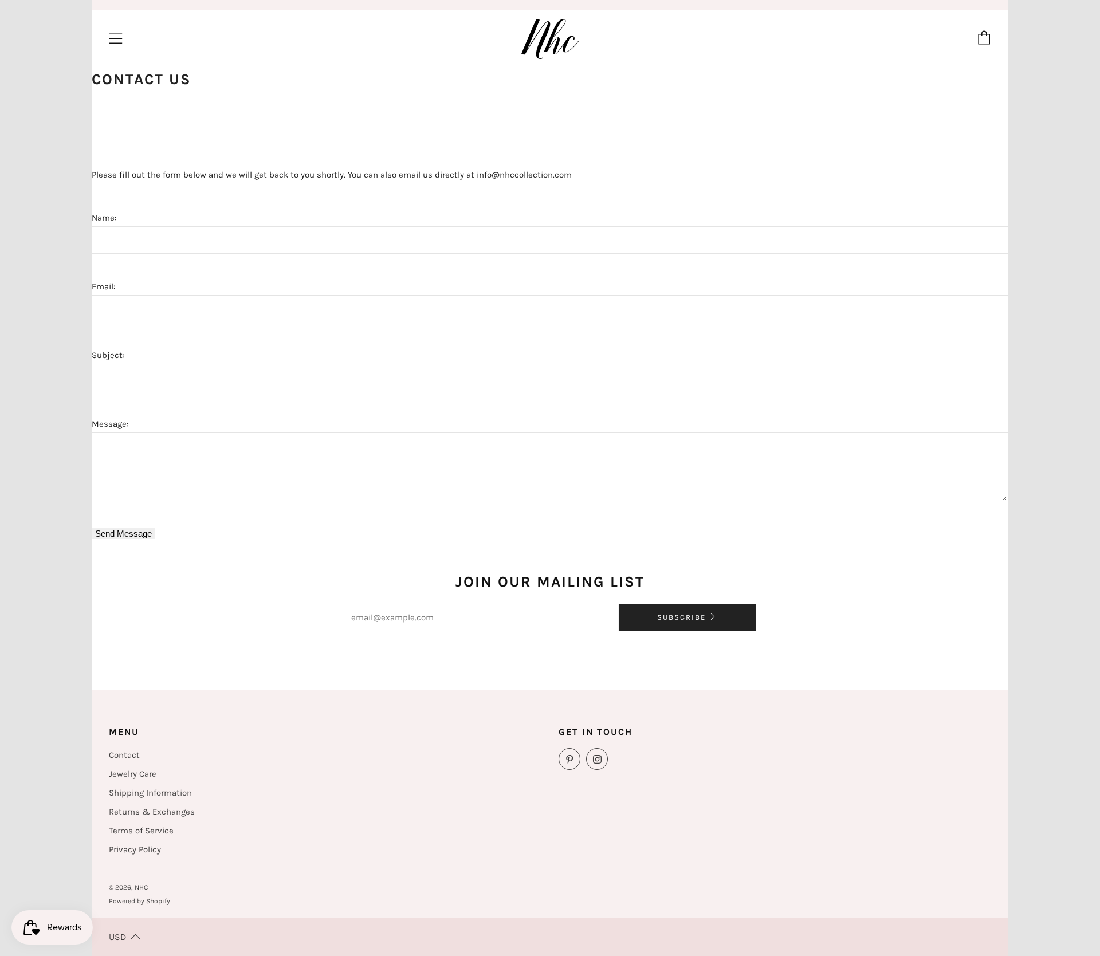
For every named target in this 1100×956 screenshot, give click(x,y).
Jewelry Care (132, 774)
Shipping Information (150, 793)
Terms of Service (141, 830)
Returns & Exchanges (152, 811)
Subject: (108, 355)
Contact (124, 755)
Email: (103, 286)
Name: (104, 218)
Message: (110, 424)
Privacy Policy (135, 849)
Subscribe (681, 617)
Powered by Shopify (139, 901)
